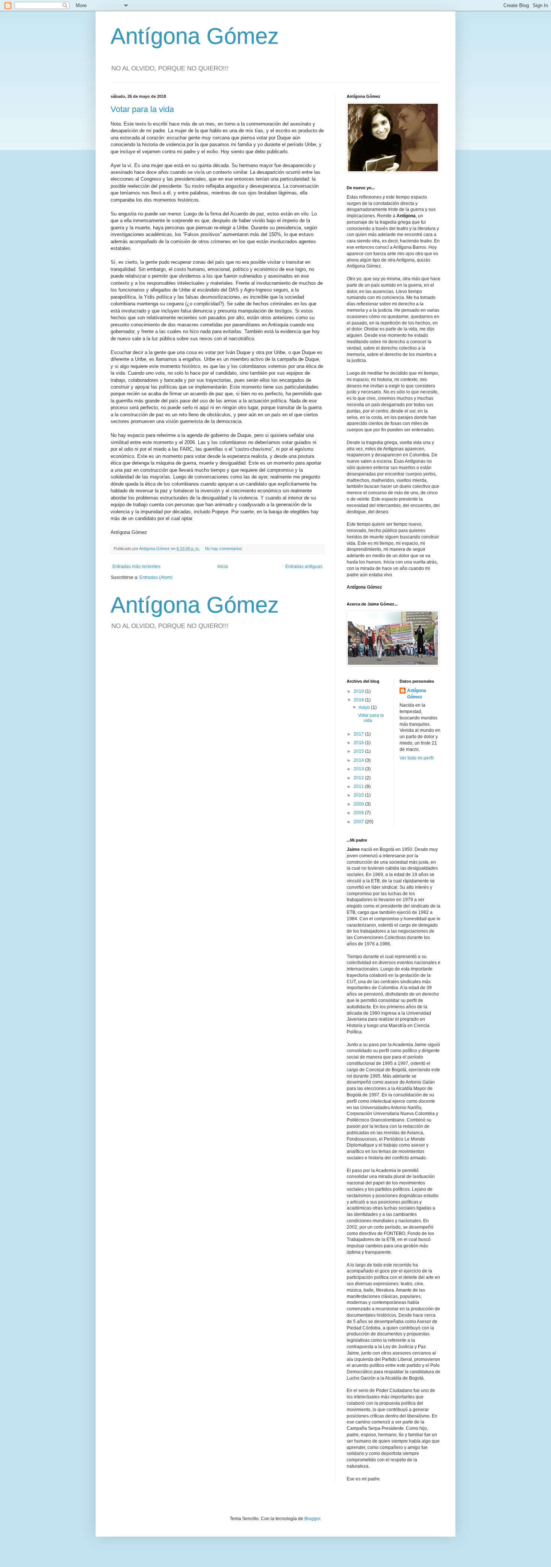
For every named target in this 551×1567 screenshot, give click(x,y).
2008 (359, 812)
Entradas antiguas (303, 566)
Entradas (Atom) (155, 577)
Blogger (312, 1518)
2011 (359, 786)
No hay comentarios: (224, 548)
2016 (359, 742)
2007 (359, 821)
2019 (359, 691)
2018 (359, 700)
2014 (359, 760)
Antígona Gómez (195, 36)
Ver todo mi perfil (417, 758)
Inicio (222, 566)
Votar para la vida (142, 109)
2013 (359, 769)
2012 (359, 778)
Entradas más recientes (136, 566)
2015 (359, 751)
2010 (359, 795)
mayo (365, 707)
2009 (359, 804)
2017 (359, 734)
